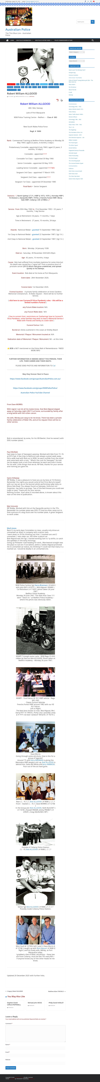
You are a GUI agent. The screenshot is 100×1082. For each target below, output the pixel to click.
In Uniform (10, 87)
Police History (72, 111)
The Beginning (72, 130)
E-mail (70, 92)
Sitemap (71, 95)
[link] (12, 452)
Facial (37, 84)
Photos (34, 87)
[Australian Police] (7, 40)
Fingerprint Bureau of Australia (76, 150)
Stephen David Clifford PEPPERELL (14, 1004)
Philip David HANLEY (56, 1003)
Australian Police (17, 29)
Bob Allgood (41, 948)
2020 (18, 84)
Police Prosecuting (73, 155)
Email (7, 1052)
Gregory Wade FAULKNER (15, 991)
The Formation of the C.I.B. (75, 132)
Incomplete (17, 87)
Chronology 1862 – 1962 (75, 106)
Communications (73, 166)
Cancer (28, 84)
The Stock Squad (73, 158)
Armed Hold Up (72, 148)
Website (7, 1060)
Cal (54, 365)
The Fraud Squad (73, 142)
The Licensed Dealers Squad (76, 163)
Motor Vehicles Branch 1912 (76, 109)
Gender (56, 84)
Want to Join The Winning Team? (77, 70)
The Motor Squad (73, 145)
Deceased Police (11, 84)
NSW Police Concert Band (75, 171)
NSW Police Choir (73, 173)
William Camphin (73, 140)
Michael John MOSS (35, 1003)
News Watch (72, 84)
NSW (30, 87)
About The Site (72, 89)
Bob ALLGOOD (48, 762)
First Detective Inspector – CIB (76, 137)
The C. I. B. (71, 127)
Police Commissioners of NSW (63, 40)
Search (93, 22)
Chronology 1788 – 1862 (75, 119)
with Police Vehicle (12, 89)
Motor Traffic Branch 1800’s (76, 114)
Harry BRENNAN (36, 760)
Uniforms (71, 168)
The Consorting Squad (74, 160)
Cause (33, 84)
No (26, 87)
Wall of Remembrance (53, 87)
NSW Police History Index (42, 40)
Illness (61, 84)
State (39, 87)
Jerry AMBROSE (49, 764)
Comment (8, 1023)
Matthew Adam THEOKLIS (56, 991)
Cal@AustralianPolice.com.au (21, 96)
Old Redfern (72, 122)
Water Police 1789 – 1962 (75, 124)
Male (23, 87)
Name (7, 1044)
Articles (22, 84)
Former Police (44, 84)
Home (12, 40)
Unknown (44, 87)
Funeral (51, 84)
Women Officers (73, 117)
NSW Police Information (23, 40)
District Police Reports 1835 (76, 179)
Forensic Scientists (73, 75)
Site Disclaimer (72, 87)
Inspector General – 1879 (75, 135)
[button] (32, 40)
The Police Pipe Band (74, 176)
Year (19, 89)
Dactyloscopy (72, 72)
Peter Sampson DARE (31, 1)
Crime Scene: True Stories (75, 77)
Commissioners (73, 104)
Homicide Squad (73, 153)
